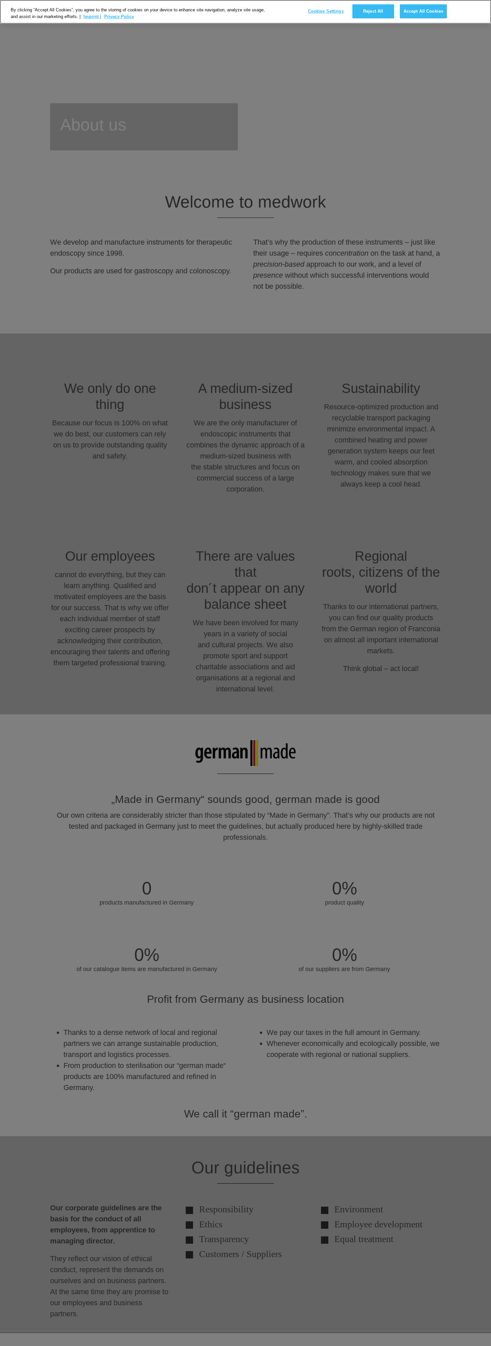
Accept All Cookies (423, 11)
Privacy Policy (119, 16)
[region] (245, 12)
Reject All (373, 11)
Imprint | (92, 16)
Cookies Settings (326, 11)
